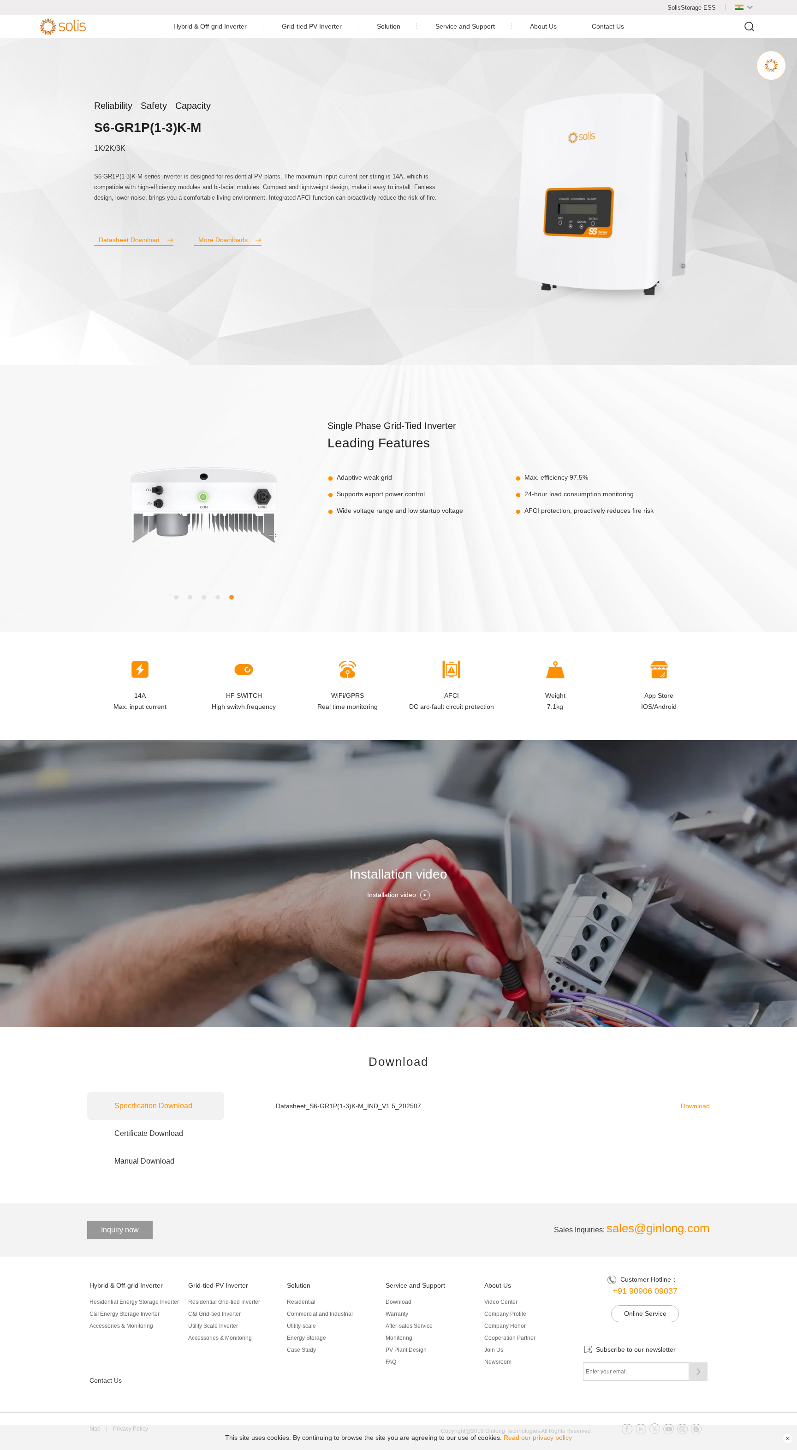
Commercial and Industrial (320, 1314)
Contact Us (608, 26)
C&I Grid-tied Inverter (214, 1314)
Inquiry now (120, 1230)
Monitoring (399, 1338)
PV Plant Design (406, 1350)
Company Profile (505, 1314)
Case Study (301, 1350)
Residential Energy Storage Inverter (134, 1302)
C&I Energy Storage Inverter (124, 1314)
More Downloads (223, 240)
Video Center (500, 1302)
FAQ (391, 1362)
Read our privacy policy (538, 1437)
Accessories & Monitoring (121, 1326)
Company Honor (505, 1326)
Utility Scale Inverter (213, 1326)
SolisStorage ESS (691, 7)
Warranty (397, 1314)
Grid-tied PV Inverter (312, 26)
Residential (301, 1302)
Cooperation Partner (509, 1338)
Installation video (391, 895)
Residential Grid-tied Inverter (224, 1302)
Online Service (645, 1313)
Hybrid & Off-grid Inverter (210, 26)
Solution (388, 26)
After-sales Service (409, 1326)
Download (695, 1106)
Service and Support (465, 26)
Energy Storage (306, 1338)
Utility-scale (301, 1326)
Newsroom (498, 1362)
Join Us (493, 1350)
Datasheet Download (129, 240)
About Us (543, 26)
